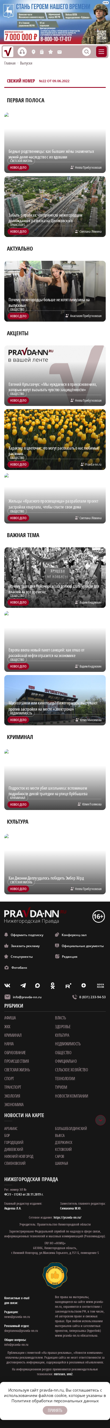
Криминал (12, 1035)
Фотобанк (19, 967)
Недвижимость (67, 1044)
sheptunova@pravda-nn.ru (21, 1330)
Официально (66, 1061)
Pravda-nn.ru (93, 464)
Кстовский (63, 1149)
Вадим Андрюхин (90, 602)
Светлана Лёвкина (90, 231)
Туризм (61, 1087)
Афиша (10, 1018)
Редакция (69, 956)
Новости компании (71, 1096)
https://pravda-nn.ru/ (67, 1217)
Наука (9, 1044)
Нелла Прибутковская (88, 167)
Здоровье (62, 1027)
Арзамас (11, 1128)
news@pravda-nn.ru (17, 1316)
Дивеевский (13, 1149)
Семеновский (15, 1163)
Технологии (65, 1079)
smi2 (70, 1374)
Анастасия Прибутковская (85, 315)
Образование (15, 1053)
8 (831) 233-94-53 (92, 997)
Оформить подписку (27, 935)
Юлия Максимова (90, 719)
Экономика (13, 1104)
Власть (60, 1018)
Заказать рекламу (25, 946)
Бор (7, 1135)
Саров (59, 1156)
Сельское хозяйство (71, 1070)
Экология (12, 1096)
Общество (63, 1053)
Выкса (60, 1135)
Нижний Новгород (18, 1156)
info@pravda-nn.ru (27, 997)
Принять (55, 1410)
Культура (62, 1035)
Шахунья (61, 1163)
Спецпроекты (22, 956)
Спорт (9, 1079)
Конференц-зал (74, 935)
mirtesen (59, 1374)
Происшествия (16, 1061)
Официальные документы (83, 946)
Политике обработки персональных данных (55, 1400)
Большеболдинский (71, 1128)
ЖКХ (7, 1027)
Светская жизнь (17, 1070)
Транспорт (12, 1087)
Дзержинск (63, 1142)
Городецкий (13, 1142)
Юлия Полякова (91, 804)
